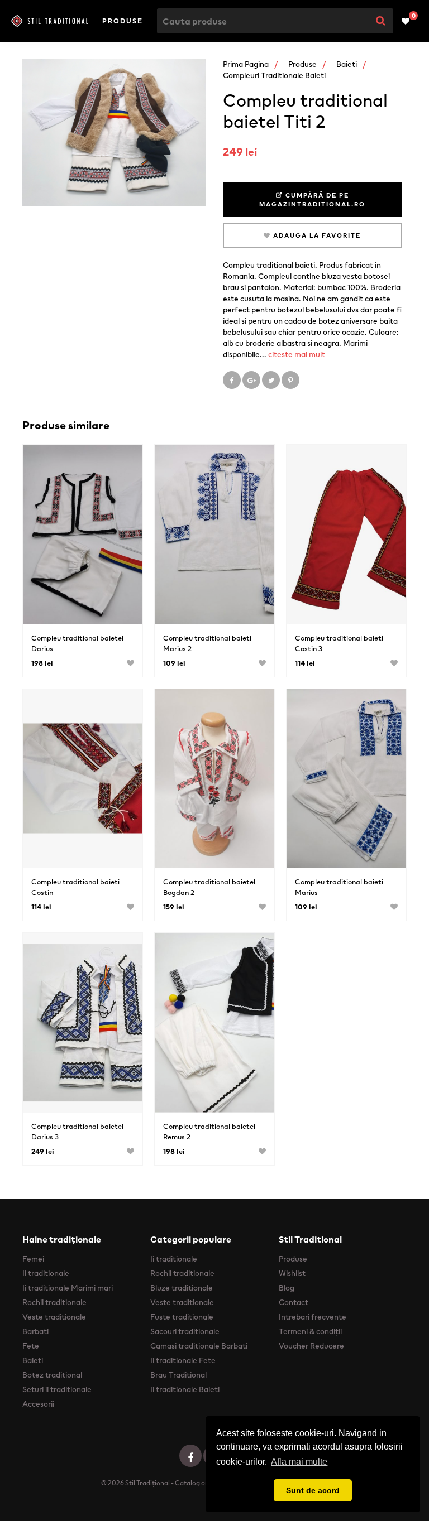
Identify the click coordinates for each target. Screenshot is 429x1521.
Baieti (346, 64)
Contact (293, 1302)
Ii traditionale (45, 1273)
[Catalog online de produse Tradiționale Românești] (49, 20)
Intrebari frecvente (312, 1316)
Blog (286, 1287)
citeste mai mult (296, 354)
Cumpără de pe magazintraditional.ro (312, 200)
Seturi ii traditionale (57, 1389)
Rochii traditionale (54, 1302)
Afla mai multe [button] (299, 1461)
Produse (122, 21)
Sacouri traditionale (185, 1331)
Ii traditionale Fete (183, 1360)
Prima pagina (246, 64)
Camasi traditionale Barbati (198, 1345)
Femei (33, 1258)
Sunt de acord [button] (313, 1490)
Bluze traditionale (181, 1287)
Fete (30, 1345)
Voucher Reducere (311, 1345)
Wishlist (292, 1273)
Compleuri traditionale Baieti (274, 75)
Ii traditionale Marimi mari (67, 1287)
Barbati (35, 1331)
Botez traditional (52, 1374)
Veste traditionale (54, 1316)
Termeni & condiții (310, 1331)
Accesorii (38, 1403)
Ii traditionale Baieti (185, 1389)
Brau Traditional (178, 1374)
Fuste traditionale (181, 1316)
